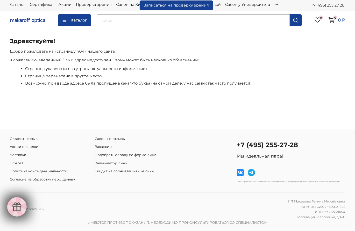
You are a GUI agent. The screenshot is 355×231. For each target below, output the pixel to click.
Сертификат (42, 4)
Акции (64, 4)
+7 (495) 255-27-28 (267, 145)
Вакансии (103, 146)
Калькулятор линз (111, 163)
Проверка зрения (94, 4)
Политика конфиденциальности (38, 171)
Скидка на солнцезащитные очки (124, 171)
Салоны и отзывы (110, 139)
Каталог (17, 4)
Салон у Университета (247, 4)
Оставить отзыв (24, 139)
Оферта (16, 163)
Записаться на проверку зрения (176, 5)
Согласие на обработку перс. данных (42, 179)
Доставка (18, 155)
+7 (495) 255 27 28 (327, 5)
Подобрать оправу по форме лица (125, 155)
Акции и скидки (24, 146)
